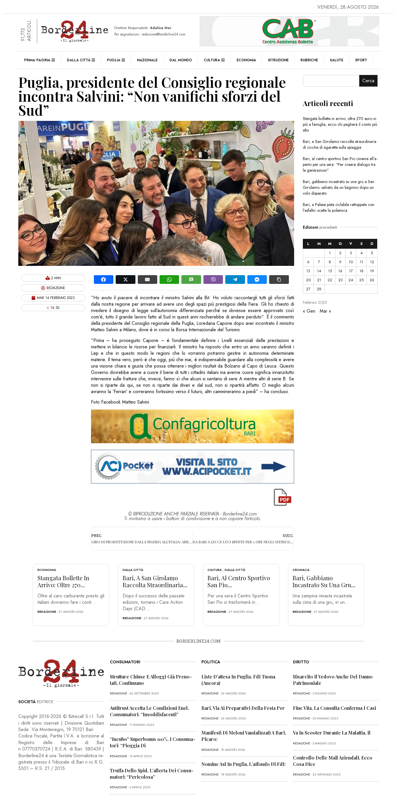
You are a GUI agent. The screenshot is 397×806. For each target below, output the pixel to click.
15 (330, 271)
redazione (46, 611)
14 (319, 271)
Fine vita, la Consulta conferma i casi (334, 708)
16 (340, 271)
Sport (361, 60)
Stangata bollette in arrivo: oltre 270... (63, 581)
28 (319, 289)
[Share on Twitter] (125, 279)
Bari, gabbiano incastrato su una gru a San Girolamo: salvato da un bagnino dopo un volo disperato (338, 187)
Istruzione (278, 60)
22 (330, 280)
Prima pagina (37, 60)
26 (372, 280)
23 (340, 280)
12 (372, 262)
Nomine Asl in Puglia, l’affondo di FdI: (243, 764)
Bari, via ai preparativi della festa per (243, 708)
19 (372, 271)
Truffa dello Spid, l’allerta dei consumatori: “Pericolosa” (152, 773)
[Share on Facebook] (103, 279)
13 (308, 271)
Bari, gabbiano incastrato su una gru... (324, 581)
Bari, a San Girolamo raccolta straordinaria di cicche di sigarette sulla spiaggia (339, 144)
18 (362, 271)
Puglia (113, 60)
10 (351, 262)
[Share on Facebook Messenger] (257, 279)
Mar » (325, 311)
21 (319, 280)
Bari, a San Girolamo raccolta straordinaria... (155, 581)
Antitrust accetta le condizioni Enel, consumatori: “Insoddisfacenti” (149, 711)
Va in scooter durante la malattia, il (332, 733)
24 (350, 280)
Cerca (368, 80)
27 (308, 289)
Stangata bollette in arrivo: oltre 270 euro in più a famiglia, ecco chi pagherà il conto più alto (340, 124)
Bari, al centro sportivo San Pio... (239, 581)
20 (308, 280)
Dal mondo (180, 60)
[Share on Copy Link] (279, 279)
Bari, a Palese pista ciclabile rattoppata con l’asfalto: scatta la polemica (338, 207)
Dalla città (78, 60)
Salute (336, 60)
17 (351, 271)
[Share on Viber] (213, 279)
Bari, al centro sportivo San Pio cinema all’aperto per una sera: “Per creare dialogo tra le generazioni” (340, 164)
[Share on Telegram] (235, 279)
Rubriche (309, 60)
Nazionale (147, 60)
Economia (246, 60)
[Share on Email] (147, 279)
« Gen (309, 311)
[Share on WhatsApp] (169, 279)
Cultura (212, 60)
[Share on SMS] (191, 279)
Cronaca (301, 569)
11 (361, 262)
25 (361, 280)
